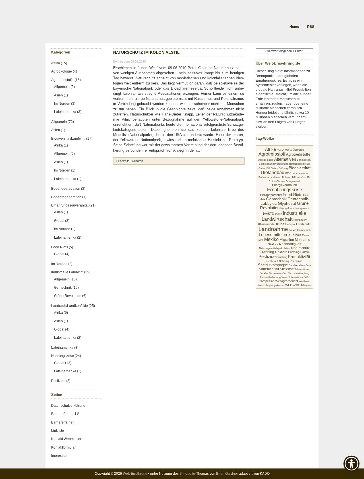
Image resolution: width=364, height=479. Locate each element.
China (272, 181)
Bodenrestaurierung (269, 177)
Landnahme (273, 229)
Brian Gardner (227, 474)
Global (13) (62, 363)
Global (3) (61, 221)
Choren (280, 181)
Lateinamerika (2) (67, 238)
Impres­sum (59, 456)
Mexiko (271, 239)
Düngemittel (293, 181)
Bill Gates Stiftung (277, 168)
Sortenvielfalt (269, 269)
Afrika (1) (61, 145)
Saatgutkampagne (273, 265)
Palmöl (304, 252)
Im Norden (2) (62, 264)
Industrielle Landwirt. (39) (70, 272)
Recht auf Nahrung (277, 261)
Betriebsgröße (297, 163)
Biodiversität (300, 168)
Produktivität (299, 257)
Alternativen (285, 159)
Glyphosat (287, 203)
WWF (296, 285)
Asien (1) (61, 95)
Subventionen (302, 269)
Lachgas (290, 224)
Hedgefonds (287, 208)
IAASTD (268, 213)
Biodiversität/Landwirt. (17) (71, 139)
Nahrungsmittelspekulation (274, 248)
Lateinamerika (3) (67, 112)
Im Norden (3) (64, 104)
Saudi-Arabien (297, 265)
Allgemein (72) (62, 122)
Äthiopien (306, 285)
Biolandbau (272, 172)
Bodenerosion (300, 173)
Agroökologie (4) (64, 71)
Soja (308, 265)
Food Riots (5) (62, 247)
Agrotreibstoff (271, 154)
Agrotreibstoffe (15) (66, 80)
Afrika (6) (61, 313)
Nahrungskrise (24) (66, 356)
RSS (310, 27)
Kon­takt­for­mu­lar (63, 447)
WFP (288, 285)
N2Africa (273, 244)
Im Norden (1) (64, 170)
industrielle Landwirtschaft (284, 216)
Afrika (270, 149)
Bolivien (286, 177)
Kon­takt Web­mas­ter (66, 439)
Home (294, 27)
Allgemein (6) (64, 154)
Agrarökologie (294, 149)
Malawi (306, 235)
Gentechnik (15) (66, 288)
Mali (260, 240)
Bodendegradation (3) (68, 189)
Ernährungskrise (284, 189)
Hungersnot (302, 208)
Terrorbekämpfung (298, 273)
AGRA (280, 149)
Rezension (296, 261)
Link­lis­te (57, 431)
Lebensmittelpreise (276, 234)
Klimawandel (266, 224)
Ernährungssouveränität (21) (73, 205)
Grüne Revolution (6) (70, 296)
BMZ (288, 173)
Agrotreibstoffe (298, 154)
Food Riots (292, 195)
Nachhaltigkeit (290, 244)
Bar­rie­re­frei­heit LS (65, 414)
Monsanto (302, 240)
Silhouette (187, 474)
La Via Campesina (300, 230)
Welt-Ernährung (135, 474)
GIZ (274, 204)
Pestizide (267, 256)
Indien (278, 213)
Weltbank (304, 281)
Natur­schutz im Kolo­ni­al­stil (146, 52)
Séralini (264, 273)
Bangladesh (304, 159)
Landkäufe (303, 224)
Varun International (292, 277)
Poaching (281, 257)
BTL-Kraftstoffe (301, 177)
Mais (298, 235)
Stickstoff (286, 269)
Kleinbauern (300, 219)
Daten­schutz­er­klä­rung (68, 406)
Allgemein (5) (64, 87)
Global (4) (61, 254)
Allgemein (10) (65, 279)
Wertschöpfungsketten (271, 285)
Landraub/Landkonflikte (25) (73, 306)
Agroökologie (265, 159)
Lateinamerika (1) (67, 179)
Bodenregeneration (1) (68, 197)
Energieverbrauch (284, 185)
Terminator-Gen (278, 273)
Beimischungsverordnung (273, 163)
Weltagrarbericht (286, 281)
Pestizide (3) (61, 381)
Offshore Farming (287, 252)
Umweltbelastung (270, 277)
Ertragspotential (271, 195)
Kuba (280, 224)
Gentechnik (276, 199)
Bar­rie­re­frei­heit (62, 422)
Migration (287, 240)
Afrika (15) (59, 63)
